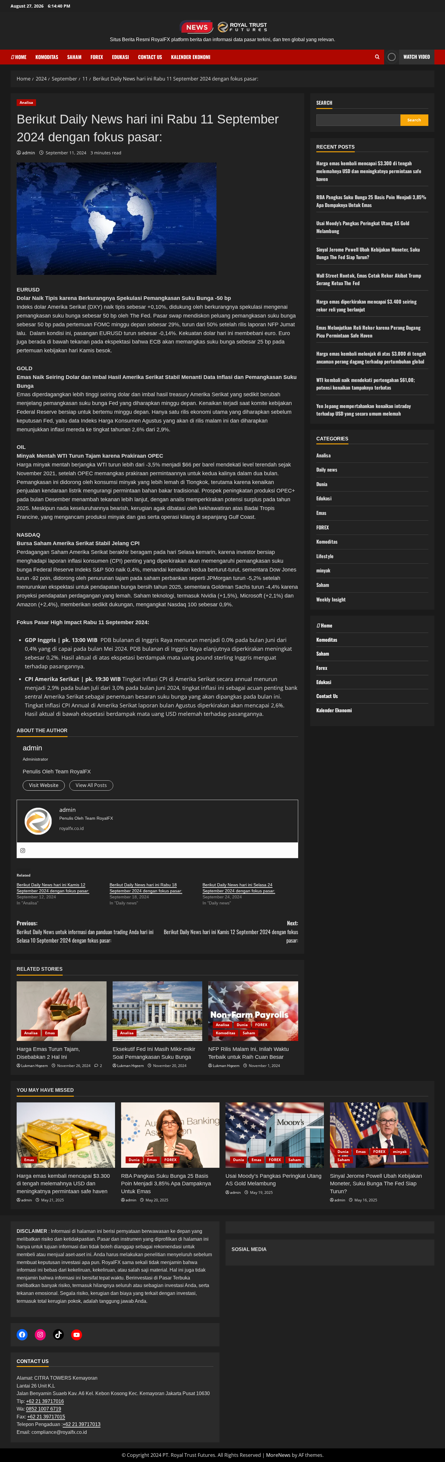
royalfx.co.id (71, 828)
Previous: (85, 931)
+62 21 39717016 (45, 1401)
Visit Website (43, 785)
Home (20, 57)
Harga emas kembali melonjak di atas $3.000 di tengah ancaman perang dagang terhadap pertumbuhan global (371, 357)
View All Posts (91, 785)
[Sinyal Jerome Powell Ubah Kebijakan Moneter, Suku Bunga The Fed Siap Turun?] (379, 1135)
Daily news (326, 469)
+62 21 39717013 (82, 1424)
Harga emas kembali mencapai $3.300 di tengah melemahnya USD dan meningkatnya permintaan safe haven (368, 171)
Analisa (26, 102)
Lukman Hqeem (34, 1065)
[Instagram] (22, 850)
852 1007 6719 (45, 1408)
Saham (74, 57)
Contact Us (150, 57)
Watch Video (417, 56)
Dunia (242, 1024)
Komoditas (46, 57)
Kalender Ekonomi (190, 57)
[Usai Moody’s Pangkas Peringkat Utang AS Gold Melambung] (275, 1135)
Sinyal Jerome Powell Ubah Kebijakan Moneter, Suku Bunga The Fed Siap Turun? (368, 253)
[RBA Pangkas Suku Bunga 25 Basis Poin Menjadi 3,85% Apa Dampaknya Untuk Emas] (170, 1135)
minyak (323, 570)
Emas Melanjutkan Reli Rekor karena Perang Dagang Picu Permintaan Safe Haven (368, 331)
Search (324, 102)
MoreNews (278, 1455)
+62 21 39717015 (46, 1416)
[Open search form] (377, 57)
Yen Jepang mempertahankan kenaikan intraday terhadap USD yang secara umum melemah (363, 409)
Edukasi (120, 57)
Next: (231, 931)
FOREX (261, 1024)
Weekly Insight (331, 599)
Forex (97, 57)
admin (28, 153)
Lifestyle (325, 556)
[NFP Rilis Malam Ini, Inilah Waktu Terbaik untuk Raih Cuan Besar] (253, 1011)
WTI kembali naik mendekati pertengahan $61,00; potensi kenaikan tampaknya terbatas (365, 383)
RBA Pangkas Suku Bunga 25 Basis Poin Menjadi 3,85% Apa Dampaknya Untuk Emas (371, 201)
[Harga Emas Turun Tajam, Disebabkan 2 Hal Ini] (62, 1011)
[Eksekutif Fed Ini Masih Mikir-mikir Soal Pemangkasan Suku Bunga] (158, 1011)
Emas (50, 1033)
